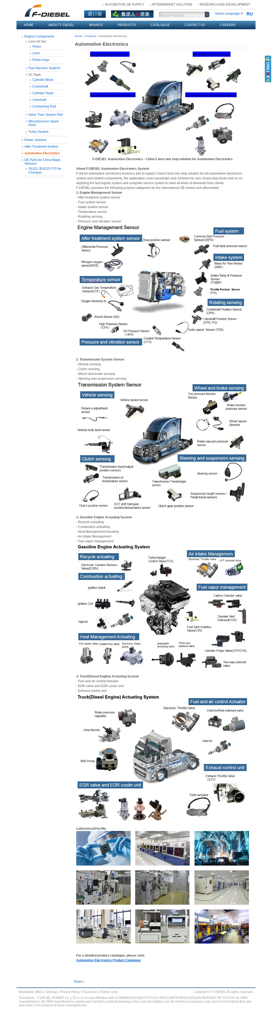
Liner (36, 53)
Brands (96, 25)
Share (78, 981)
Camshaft (39, 100)
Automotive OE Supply (124, 4)
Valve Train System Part (45, 115)
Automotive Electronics (42, 153)
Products (127, 25)
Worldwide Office (31, 992)
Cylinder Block (42, 80)
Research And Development (225, 4)
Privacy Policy (70, 992)
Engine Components (39, 36)
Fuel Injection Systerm (44, 68)
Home (28, 25)
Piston (36, 46)
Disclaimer (90, 992)
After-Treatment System (41, 146)
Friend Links (109, 992)
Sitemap (51, 992)
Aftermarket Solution (172, 4)
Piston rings (40, 60)
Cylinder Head (42, 93)
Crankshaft (40, 86)
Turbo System (38, 132)
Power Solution (35, 140)
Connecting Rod (44, 106)
